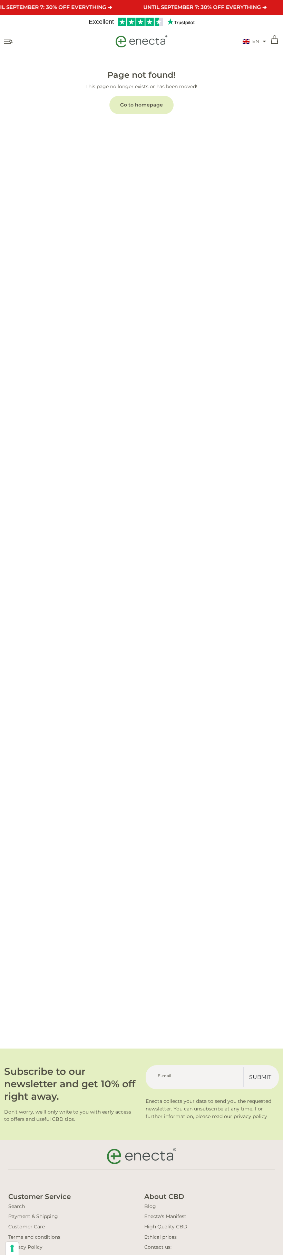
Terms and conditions (34, 1237)
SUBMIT (260, 1077)
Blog (150, 1206)
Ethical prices (160, 1237)
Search (16, 1206)
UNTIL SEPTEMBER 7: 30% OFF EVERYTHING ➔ (205, 7)
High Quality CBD (165, 1227)
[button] (254, 41)
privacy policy (250, 1116)
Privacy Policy (25, 1247)
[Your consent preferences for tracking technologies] (12, 1248)
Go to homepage (141, 105)
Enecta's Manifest (165, 1216)
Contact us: (158, 1247)
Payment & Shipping (33, 1216)
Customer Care (26, 1227)
